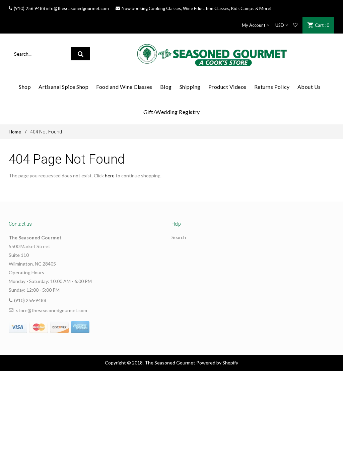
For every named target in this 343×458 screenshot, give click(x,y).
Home (15, 131)
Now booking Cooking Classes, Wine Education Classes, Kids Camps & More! (197, 8)
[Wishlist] (295, 25)
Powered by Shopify (217, 362)
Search (179, 237)
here (110, 175)
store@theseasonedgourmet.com (51, 310)
